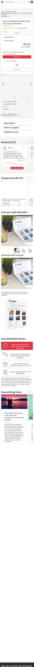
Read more (21, 160)
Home (3, 11)
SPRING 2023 (17, 42)
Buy (19, 204)
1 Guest (11, 32)
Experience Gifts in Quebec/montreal (8, 12)
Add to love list (22, 28)
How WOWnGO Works (10, 54)
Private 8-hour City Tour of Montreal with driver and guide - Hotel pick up (14, 199)
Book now (17, 69)
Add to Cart (17, 57)
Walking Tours (17, 13)
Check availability (11, 61)
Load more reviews (17, 168)
